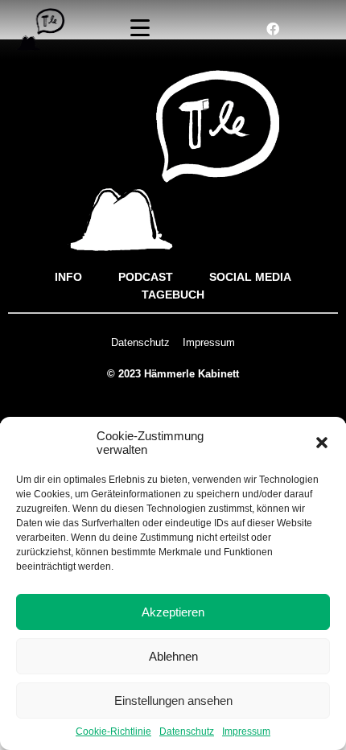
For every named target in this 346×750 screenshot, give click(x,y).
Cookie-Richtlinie (113, 732)
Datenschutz (186, 732)
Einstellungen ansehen (173, 700)
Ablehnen (173, 656)
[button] (322, 443)
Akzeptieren (173, 612)
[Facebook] (273, 29)
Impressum (246, 732)
